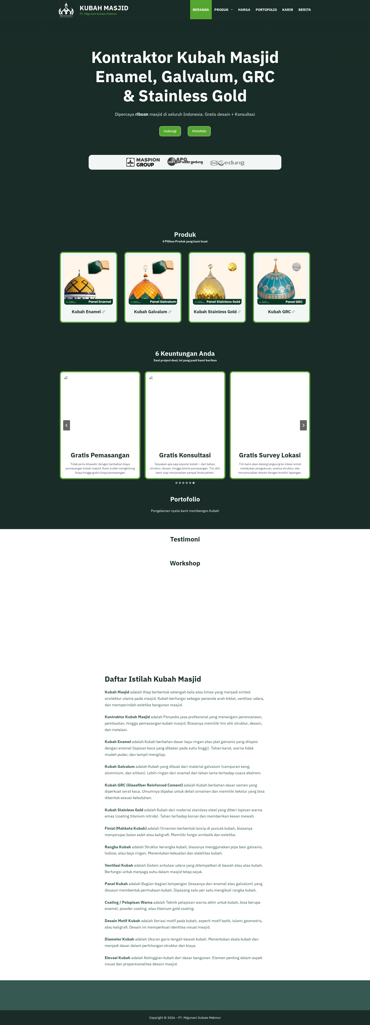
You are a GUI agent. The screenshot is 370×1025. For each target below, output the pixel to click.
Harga (244, 9)
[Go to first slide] (303, 425)
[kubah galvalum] (153, 287)
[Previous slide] (66, 425)
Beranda (201, 9)
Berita (304, 9)
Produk (221, 9)
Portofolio (266, 9)
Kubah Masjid (104, 8)
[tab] (176, 483)
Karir (287, 9)
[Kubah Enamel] (88, 287)
